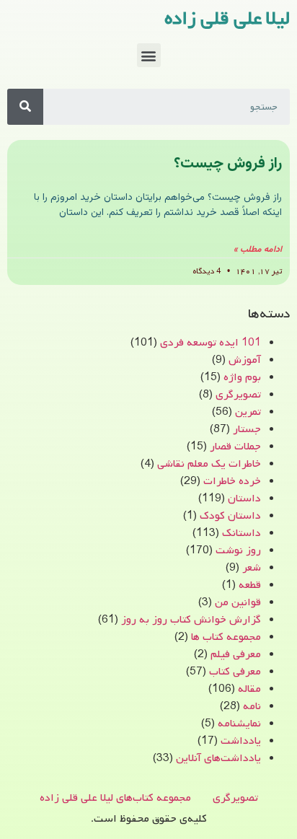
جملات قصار (235, 446)
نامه (252, 706)
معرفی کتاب (235, 671)
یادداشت (241, 741)
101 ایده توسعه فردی (210, 342)
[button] (149, 55)
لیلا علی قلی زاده (227, 19)
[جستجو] (25, 107)
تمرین (248, 412)
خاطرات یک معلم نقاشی (209, 464)
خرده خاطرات (232, 481)
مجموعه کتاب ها (226, 637)
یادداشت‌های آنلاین (218, 758)
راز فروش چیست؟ (228, 163)
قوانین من (238, 602)
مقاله (249, 689)
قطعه (250, 585)
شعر (251, 567)
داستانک (241, 533)
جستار (247, 429)
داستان (244, 498)
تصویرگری (238, 394)
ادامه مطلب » (258, 250)
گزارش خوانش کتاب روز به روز (191, 619)
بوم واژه (242, 377)
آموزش (245, 360)
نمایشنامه (239, 723)
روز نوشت (238, 550)
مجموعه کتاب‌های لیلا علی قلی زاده (115, 798)
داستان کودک (230, 515)
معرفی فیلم (235, 654)
